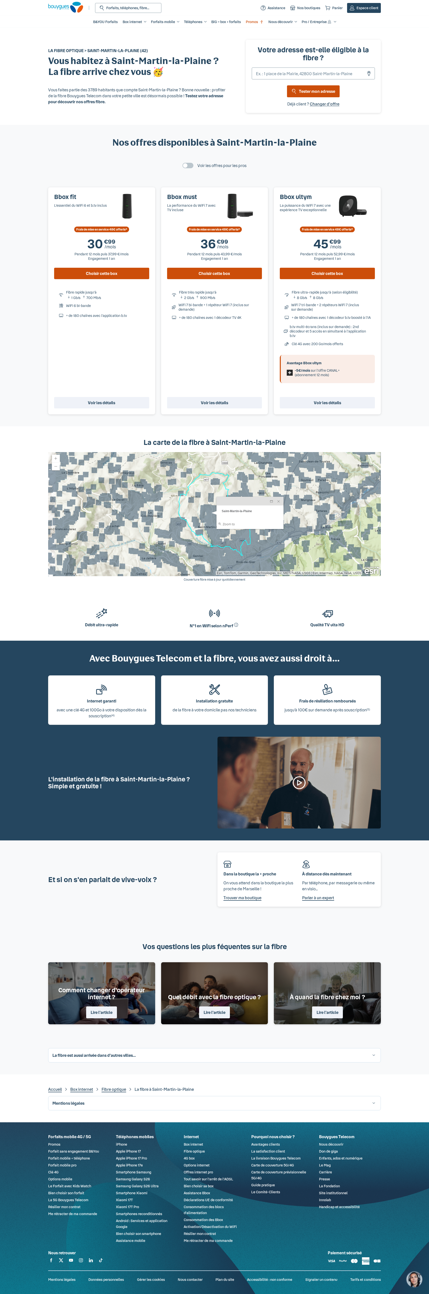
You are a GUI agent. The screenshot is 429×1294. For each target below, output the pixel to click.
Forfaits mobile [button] (163, 22)
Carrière (325, 1172)
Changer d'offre (324, 103)
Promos (252, 22)
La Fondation (329, 1186)
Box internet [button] (132, 22)
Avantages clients (265, 1144)
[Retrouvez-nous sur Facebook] (51, 1261)
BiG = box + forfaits (226, 22)
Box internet (81, 1089)
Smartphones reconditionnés (139, 1214)
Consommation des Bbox (203, 1220)
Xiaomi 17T (124, 1200)
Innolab (325, 1200)
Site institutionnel (333, 1193)
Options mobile (60, 1179)
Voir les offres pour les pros (222, 165)
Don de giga (328, 1151)
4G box (189, 1158)
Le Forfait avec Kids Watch (69, 1186)
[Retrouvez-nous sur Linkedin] (91, 1261)
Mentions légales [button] (68, 1103)
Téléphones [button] (193, 22)
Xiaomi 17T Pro (127, 1207)
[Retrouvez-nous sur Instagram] (81, 1261)
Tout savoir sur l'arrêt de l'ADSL (208, 1179)
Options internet (197, 1165)
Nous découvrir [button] (280, 22)
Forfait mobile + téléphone (69, 1158)
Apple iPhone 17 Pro (131, 1158)
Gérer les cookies (151, 1279)
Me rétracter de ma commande (72, 1214)
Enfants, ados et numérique (340, 1158)
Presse (324, 1179)
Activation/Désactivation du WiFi (210, 1227)
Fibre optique (114, 1089)
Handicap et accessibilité (339, 1207)
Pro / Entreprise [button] (314, 22)
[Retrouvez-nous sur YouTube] (71, 1261)
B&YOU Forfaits (105, 22)
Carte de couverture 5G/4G (272, 1165)
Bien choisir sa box (199, 1186)
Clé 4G (53, 1172)
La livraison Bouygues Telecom (276, 1158)
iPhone (121, 1144)
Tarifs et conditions (365, 1279)
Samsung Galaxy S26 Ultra (137, 1186)
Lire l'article (101, 1012)
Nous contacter (190, 1279)
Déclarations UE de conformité (208, 1200)
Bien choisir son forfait (66, 1193)
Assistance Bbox (197, 1193)
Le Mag (325, 1165)
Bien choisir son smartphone (138, 1233)
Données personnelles (106, 1279)
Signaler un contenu (321, 1279)
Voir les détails (101, 402)
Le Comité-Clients (265, 1192)
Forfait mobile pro (62, 1165)
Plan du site (224, 1279)
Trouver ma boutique (242, 897)
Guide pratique (263, 1185)
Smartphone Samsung (133, 1172)
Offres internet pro (198, 1172)
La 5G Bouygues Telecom (68, 1200)
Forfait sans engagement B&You (73, 1151)
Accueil (55, 1089)
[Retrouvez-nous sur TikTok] (101, 1261)
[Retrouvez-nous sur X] (61, 1261)
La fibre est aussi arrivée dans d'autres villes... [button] (94, 1055)
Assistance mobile (130, 1240)
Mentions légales (61, 1279)
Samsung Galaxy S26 (133, 1179)
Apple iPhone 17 (128, 1151)
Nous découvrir (331, 1144)
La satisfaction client (268, 1151)
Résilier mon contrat (64, 1207)
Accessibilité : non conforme (269, 1279)
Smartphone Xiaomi (131, 1193)
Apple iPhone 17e (129, 1165)
